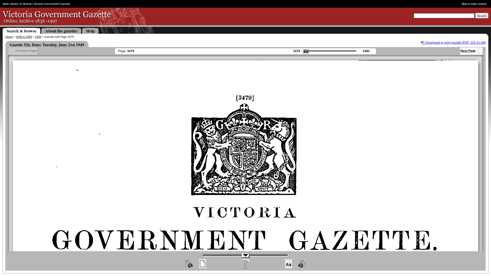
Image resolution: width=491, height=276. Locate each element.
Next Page (468, 51)
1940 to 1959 (24, 36)
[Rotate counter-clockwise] (302, 264)
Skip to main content (473, 3)
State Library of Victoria (17, 3)
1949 (38, 36)
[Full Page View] (202, 264)
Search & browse (21, 31)
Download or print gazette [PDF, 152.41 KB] (456, 42)
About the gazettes (61, 31)
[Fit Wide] (245, 264)
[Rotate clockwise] (189, 264)
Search (481, 15)
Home (9, 36)
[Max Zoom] (288, 264)
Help (90, 31)
